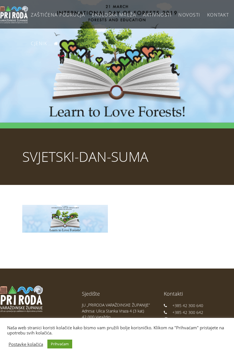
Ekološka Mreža (114, 15)
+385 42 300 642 (187, 312)
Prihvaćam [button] (60, 343)
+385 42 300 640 (187, 305)
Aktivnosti (157, 15)
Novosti (189, 15)
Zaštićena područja (58, 15)
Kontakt (218, 15)
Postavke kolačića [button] (26, 344)
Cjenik (39, 43)
